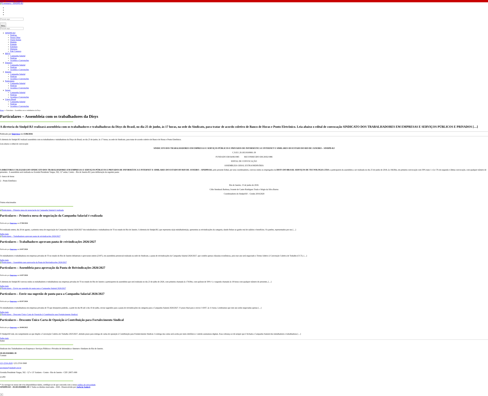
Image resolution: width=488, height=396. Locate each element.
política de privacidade (86, 385)
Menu (3, 26)
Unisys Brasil (10, 99)
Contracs (19, 1)
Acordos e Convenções (19, 60)
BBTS (7, 53)
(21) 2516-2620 (6, 363)
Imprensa (16, 134)
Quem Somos (15, 40)
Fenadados (10, 1)
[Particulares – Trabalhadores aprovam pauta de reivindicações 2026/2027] (30, 236)
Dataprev (8, 63)
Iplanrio (8, 72)
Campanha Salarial (17, 56)
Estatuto (13, 44)
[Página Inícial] (11, 3)
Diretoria (13, 49)
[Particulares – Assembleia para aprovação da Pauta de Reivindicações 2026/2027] (33, 262)
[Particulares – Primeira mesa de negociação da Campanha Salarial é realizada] (32, 210)
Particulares (9, 81)
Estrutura (13, 47)
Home (2, 110)
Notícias (13, 35)
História (13, 42)
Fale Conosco (15, 51)
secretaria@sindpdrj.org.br (10, 368)
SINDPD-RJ (10, 33)
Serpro (7, 90)
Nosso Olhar (15, 37)
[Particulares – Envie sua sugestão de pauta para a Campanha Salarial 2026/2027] (33, 288)
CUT (2, 1)
